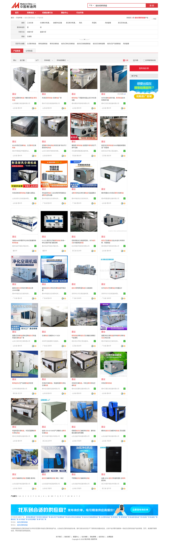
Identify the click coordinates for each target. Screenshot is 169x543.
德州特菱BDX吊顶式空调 (112, 193)
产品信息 (16, 51)
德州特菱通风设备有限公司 (110, 198)
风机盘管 (126, 44)
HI (39, 496)
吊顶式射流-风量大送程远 (23, 193)
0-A (20, 496)
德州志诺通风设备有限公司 (51, 389)
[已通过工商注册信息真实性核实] (35, 103)
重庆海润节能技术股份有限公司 (21, 246)
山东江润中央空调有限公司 (21, 341)
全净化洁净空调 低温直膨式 (84, 193)
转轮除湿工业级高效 (82, 288)
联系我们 (67, 537)
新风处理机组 (42, 44)
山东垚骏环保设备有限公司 (80, 436)
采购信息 (30, 12)
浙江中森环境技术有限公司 (51, 436)
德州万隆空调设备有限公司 (110, 389)
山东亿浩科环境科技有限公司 (51, 151)
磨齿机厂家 (14, 519)
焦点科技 (87, 539)
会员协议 (102, 537)
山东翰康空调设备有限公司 (21, 103)
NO (52, 496)
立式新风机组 (31, 44)
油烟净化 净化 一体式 (52, 478)
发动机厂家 (146, 517)
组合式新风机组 (22, 522)
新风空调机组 (54, 44)
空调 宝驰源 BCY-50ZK (51, 336)
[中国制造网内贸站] (24, 5)
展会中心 (64, 12)
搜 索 (152, 5)
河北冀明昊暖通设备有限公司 (81, 151)
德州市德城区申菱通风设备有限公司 (21, 151)
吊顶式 (106, 383)
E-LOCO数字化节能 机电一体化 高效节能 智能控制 (53, 241)
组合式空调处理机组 (83, 44)
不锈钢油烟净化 (80, 478)
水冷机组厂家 (23, 519)
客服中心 (76, 537)
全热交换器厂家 (33, 519)
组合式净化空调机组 (68, 44)
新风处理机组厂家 (32, 517)
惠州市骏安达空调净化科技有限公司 (51, 198)
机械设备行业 (47, 12)
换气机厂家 (42, 519)
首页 (17, 12)
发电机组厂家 (125, 517)
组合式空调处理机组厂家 (92, 517)
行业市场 (79, 12)
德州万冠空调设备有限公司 (51, 103)
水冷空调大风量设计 (111, 288)
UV (68, 496)
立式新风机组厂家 (107, 517)
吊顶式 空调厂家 (52, 98)
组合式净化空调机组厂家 (75, 517)
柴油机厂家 (153, 517)
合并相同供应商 (150, 60)
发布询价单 (144, 68)
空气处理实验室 (22, 383)
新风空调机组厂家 (44, 517)
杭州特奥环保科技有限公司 (80, 246)
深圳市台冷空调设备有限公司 (81, 294)
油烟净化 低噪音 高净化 (23, 478)
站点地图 (84, 537)
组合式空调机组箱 (99, 44)
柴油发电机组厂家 (136, 517)
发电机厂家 (116, 517)
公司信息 (29, 51)
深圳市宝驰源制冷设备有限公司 (51, 341)
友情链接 (110, 537)
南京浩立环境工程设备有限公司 (110, 151)
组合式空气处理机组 (114, 44)
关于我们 (59, 537)
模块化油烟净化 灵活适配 (113, 431)
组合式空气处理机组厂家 (59, 517)
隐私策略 (93, 537)
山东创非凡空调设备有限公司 (21, 198)
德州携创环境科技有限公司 (80, 103)
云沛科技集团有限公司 (19, 389)
